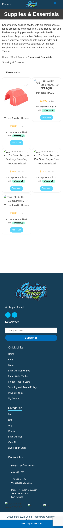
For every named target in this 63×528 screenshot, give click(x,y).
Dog (10, 425)
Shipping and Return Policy (22, 387)
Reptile (12, 431)
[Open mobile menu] (59, 4)
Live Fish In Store (17, 448)
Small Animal (18, 57)
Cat (10, 420)
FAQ (10, 359)
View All (12, 442)
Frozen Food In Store (19, 382)
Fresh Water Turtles (18, 376)
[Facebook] (8, 315)
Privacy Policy (15, 393)
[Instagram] (14, 315)
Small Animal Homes (19, 370)
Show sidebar (13, 72)
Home (5, 57)
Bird (10, 414)
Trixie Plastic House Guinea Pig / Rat (16, 119)
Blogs (11, 365)
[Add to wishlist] (25, 83)
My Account (14, 398)
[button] (16, 142)
